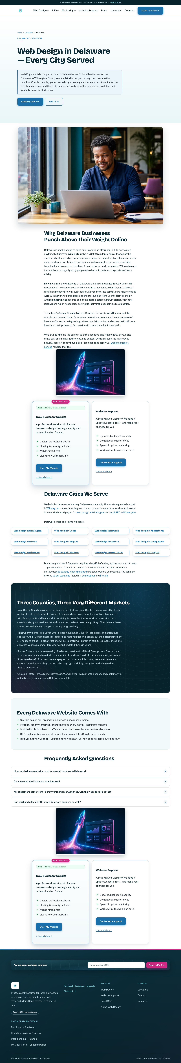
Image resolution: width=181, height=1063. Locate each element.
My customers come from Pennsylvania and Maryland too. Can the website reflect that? (63, 791)
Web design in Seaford (107, 541)
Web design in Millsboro (27, 552)
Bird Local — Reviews (22, 1027)
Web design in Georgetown (149, 541)
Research (143, 1001)
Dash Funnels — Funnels (24, 1038)
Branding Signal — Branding (26, 1033)
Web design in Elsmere (66, 552)
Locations (29, 32)
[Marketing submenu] (75, 10)
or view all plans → (44, 477)
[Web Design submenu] (48, 10)
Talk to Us (54, 101)
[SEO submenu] (58, 10)
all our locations (61, 575)
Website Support (110, 995)
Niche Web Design (111, 1007)
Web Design (107, 989)
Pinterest (68, 991)
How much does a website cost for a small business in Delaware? (50, 771)
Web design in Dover (65, 531)
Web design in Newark (107, 531)
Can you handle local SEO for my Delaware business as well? (47, 802)
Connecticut (88, 575)
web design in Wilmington (90, 512)
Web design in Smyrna (66, 541)
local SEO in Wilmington (123, 512)
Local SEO (106, 1001)
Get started (116, 2)
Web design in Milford (25, 541)
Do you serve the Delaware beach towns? (37, 781)
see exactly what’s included (71, 571)
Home (19, 32)
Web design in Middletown (149, 531)
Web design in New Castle (109, 552)
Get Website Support (111, 462)
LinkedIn (91, 986)
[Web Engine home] (20, 10)
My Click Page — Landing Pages (28, 1044)
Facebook (68, 986)
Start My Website (150, 10)
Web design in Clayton (147, 552)
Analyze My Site (157, 965)
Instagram (80, 986)
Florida (104, 575)
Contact (142, 995)
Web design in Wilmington (28, 531)
